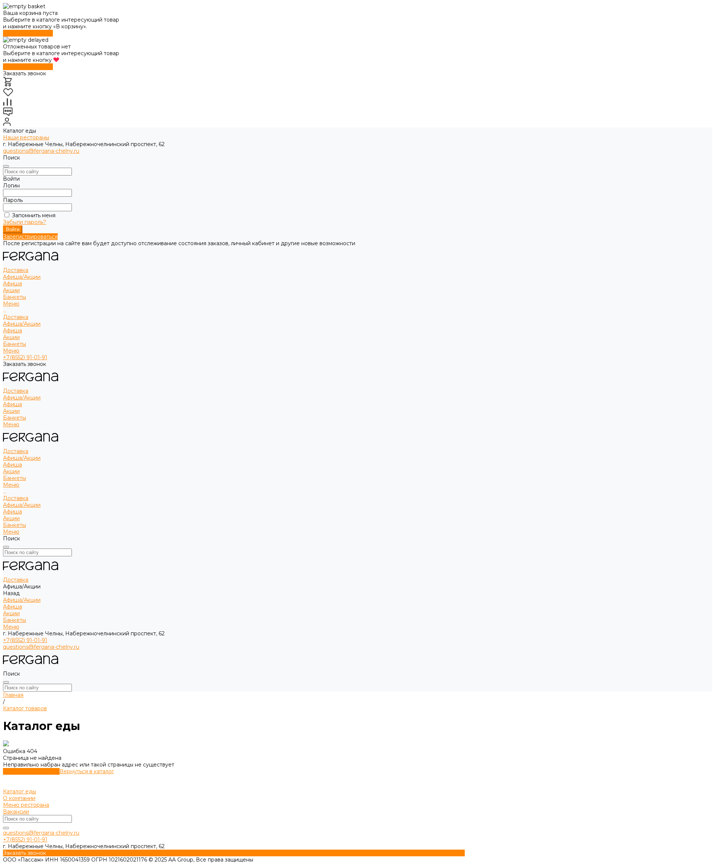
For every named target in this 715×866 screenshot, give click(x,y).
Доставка (15, 317)
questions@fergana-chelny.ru (41, 151)
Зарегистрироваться (30, 236)
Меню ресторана (26, 805)
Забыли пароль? (24, 222)
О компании (19, 798)
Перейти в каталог (28, 33)
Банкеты (14, 344)
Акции (11, 290)
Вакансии (16, 811)
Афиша (12, 283)
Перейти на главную (31, 771)
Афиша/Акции (22, 323)
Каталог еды (19, 791)
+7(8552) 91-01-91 (25, 357)
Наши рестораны (26, 137)
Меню (11, 350)
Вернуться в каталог (87, 771)
